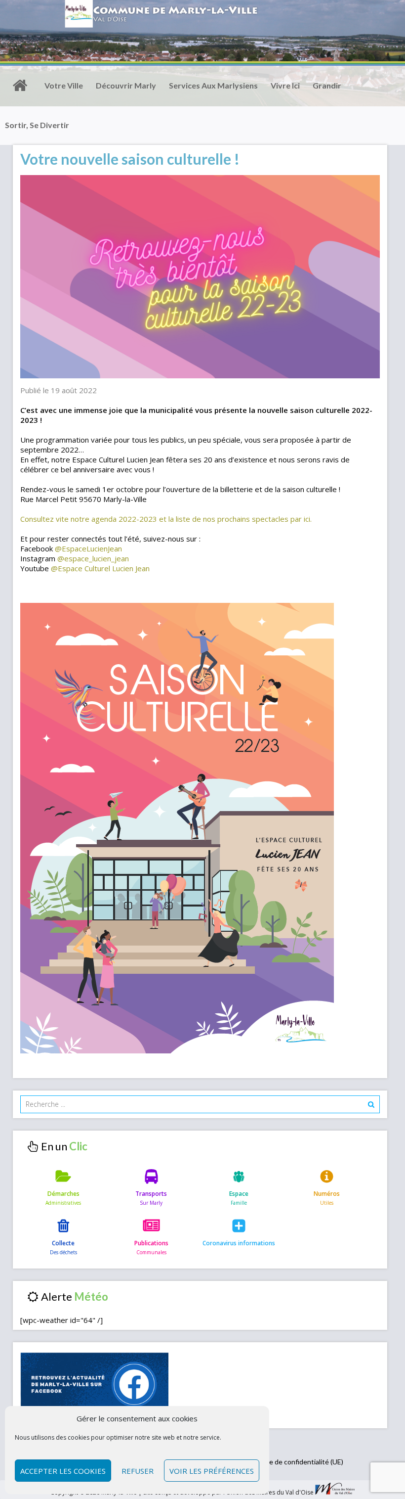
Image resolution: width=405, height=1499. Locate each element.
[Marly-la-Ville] (20, 85)
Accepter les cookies (63, 1471)
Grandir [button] (327, 85)
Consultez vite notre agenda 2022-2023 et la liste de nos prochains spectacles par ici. (166, 519)
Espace (238, 1193)
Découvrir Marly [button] (126, 85)
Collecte (63, 1243)
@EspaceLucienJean (88, 548)
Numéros (327, 1193)
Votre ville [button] (63, 85)
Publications (151, 1243)
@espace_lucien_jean (93, 558)
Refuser (138, 1471)
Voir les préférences (211, 1471)
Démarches (63, 1193)
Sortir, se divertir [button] (37, 125)
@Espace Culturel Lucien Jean (100, 568)
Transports (151, 1193)
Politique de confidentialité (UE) (294, 1461)
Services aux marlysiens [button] (213, 85)
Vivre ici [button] (285, 85)
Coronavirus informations (238, 1243)
